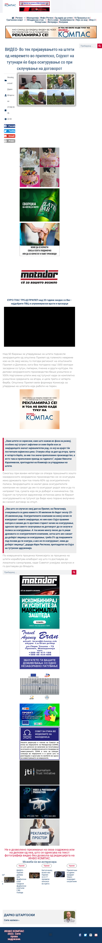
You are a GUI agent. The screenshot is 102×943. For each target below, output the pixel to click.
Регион (19, 18)
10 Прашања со (82, 18)
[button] (9, 126)
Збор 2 (92, 20)
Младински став (35, 20)
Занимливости (67, 20)
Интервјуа (53, 22)
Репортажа (40, 22)
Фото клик (53, 20)
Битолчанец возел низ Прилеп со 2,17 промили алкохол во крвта (22, 877)
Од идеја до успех (64, 18)
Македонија (33, 18)
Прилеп (21, 866)
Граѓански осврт (15, 20)
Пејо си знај (81, 20)
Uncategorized (74, 866)
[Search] (74, 572)
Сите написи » (11, 920)
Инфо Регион (46, 18)
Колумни (63, 22)
